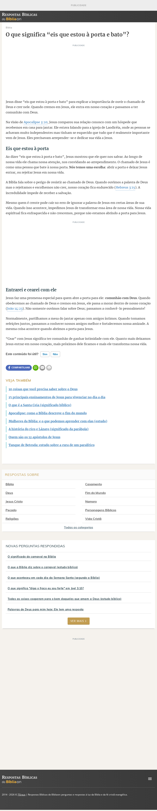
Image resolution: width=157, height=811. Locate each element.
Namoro (91, 501)
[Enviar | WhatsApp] (35, 368)
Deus (9, 493)
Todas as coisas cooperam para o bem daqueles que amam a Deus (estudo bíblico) (64, 599)
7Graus (21, 794)
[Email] (42, 368)
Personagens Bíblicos (100, 510)
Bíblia (10, 484)
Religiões (12, 519)
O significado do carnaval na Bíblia (32, 556)
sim (45, 354)
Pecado (11, 510)
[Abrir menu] (150, 779)
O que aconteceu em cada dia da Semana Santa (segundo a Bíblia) (54, 578)
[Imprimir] (49, 368)
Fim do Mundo (95, 493)
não (55, 354)
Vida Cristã (93, 519)
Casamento (93, 484)
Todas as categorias (78, 527)
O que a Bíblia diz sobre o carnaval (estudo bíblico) (43, 567)
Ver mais (77, 621)
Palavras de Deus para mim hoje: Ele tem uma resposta (46, 609)
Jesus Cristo (14, 501)
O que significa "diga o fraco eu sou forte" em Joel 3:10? (46, 588)
